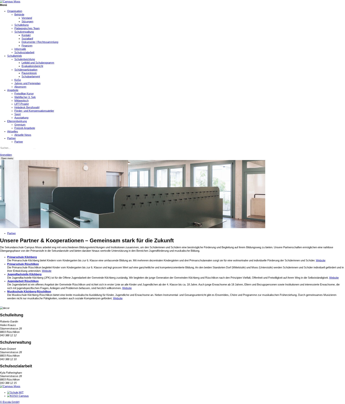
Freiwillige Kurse (24, 93)
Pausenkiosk (29, 73)
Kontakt (26, 35)
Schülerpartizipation (25, 69)
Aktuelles (12, 131)
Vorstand (27, 18)
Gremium (20, 124)
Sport (17, 114)
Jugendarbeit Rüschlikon (23, 281)
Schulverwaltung (24, 31)
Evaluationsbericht (32, 66)
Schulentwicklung (24, 59)
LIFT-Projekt (21, 104)
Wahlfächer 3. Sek (25, 97)
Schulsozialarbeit (24, 52)
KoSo (17, 80)
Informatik (20, 49)
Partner (11, 138)
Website (320, 260)
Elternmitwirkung (17, 121)
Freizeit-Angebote (24, 128)
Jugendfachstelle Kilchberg (24, 274)
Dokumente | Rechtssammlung (40, 42)
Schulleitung (21, 25)
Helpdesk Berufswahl (26, 107)
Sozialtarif (27, 38)
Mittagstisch (21, 100)
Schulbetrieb (14, 55)
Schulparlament (31, 76)
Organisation (14, 11)
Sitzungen (27, 21)
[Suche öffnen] (1, 152)
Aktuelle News (22, 134)
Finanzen (27, 45)
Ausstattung (21, 117)
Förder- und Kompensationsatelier (34, 110)
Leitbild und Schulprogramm (38, 62)
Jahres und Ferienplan (27, 83)
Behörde (19, 14)
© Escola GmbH (9, 402)
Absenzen (20, 86)
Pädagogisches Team (27, 28)
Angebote (12, 90)
